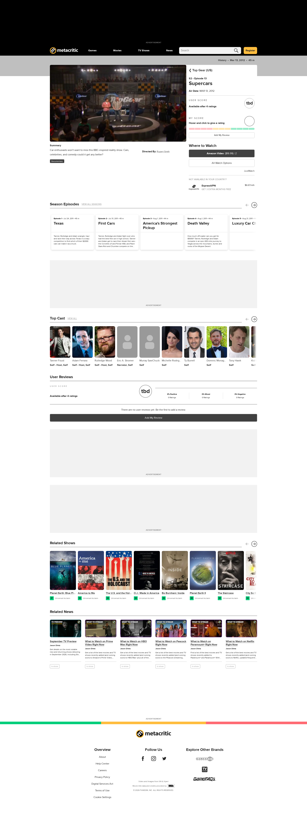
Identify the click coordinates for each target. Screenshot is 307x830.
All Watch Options (222, 163)
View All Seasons (92, 204)
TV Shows (144, 50)
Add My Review (221, 135)
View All (72, 318)
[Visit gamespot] (205, 760)
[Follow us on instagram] (153, 760)
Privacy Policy (102, 777)
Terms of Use (102, 790)
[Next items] (254, 205)
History (222, 60)
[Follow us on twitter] (164, 760)
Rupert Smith (163, 151)
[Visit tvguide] (205, 771)
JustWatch (249, 171)
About (102, 757)
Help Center (102, 763)
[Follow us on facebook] (143, 760)
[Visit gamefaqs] (205, 780)
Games (92, 50)
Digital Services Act (102, 783)
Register (250, 50)
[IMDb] (171, 785)
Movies (117, 50)
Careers (102, 770)
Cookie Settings (102, 797)
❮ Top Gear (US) (200, 70)
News (169, 50)
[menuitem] (92, 50)
